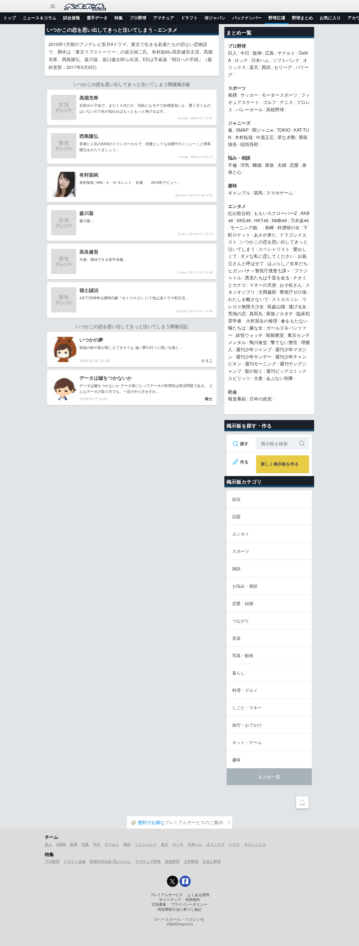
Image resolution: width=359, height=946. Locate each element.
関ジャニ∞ (262, 130)
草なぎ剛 (286, 137)
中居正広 (265, 137)
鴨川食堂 (258, 342)
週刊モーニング (260, 363)
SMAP (242, 130)
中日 (244, 53)
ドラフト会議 (75, 861)
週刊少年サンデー (254, 356)
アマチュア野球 (148, 861)
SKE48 (243, 220)
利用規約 (192, 899)
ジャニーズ (239, 123)
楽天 (253, 67)
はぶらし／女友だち (287, 263)
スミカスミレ (285, 299)
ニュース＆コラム (39, 17)
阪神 (257, 53)
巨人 (232, 53)
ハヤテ (234, 844)
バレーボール (249, 109)
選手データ (97, 17)
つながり (240, 620)
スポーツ (237, 88)
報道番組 (237, 398)
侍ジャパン (214, 17)
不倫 (232, 165)
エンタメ (167, 29)
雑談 (236, 568)
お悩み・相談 (244, 586)
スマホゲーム (279, 192)
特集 (118, 17)
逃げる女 (298, 306)
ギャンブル (239, 192)
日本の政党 (260, 398)
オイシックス (255, 844)
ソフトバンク (286, 60)
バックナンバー (247, 17)
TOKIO (283, 130)
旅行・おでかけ (247, 725)
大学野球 (191, 861)
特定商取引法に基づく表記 (179, 909)
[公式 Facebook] (185, 881)
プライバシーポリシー (189, 904)
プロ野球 (138, 17)
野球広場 (276, 17)
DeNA (61, 844)
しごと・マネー (247, 707)
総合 (236, 499)
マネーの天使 (262, 285)
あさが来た (265, 234)
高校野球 (275, 109)
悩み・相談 (239, 157)
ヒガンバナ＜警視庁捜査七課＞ (259, 270)
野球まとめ (302, 17)
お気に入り (330, 17)
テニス (286, 102)
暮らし (238, 673)
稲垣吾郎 (249, 144)
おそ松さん (291, 285)
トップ (9, 17)
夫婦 (281, 165)
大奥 (258, 378)
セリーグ (283, 67)
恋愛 (294, 165)
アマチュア (163, 17)
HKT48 (261, 220)
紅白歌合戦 (239, 213)
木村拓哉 (244, 137)
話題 (236, 516)
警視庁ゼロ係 (293, 292)
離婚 (257, 165)
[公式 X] (172, 881)
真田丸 (256, 313)
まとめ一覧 (269, 776)
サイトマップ (170, 899)
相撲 (232, 95)
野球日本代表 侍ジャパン (110, 861)
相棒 (269, 227)
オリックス (215, 844)
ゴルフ (269, 102)
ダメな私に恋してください (267, 256)
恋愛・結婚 (242, 603)
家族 (269, 165)
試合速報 (71, 17)
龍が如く (254, 371)
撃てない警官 (284, 342)
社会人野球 (211, 861)
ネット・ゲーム (247, 742)
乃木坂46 (299, 220)
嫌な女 (256, 327)
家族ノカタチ (279, 313)
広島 (269, 53)
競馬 (258, 192)
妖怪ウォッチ (249, 335)
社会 (232, 391)
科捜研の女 (288, 227)
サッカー (249, 95)
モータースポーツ (280, 95)
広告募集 (159, 904)
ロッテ (241, 60)
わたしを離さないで (248, 299)
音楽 (236, 638)
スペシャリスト (274, 249)
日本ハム (260, 60)
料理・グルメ (244, 690)
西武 (266, 67)
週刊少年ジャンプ (254, 349)
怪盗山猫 (276, 306)
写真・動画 (242, 655)
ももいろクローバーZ (275, 213)
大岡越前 (267, 292)
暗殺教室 (275, 335)
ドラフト (189, 17)
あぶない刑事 (279, 378)
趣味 (232, 185)
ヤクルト (286, 53)
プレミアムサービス (166, 894)
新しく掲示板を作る (280, 464)
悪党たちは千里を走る (267, 277)
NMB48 (279, 220)
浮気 (244, 165)
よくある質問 (198, 894)
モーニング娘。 (246, 227)
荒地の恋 (237, 313)
